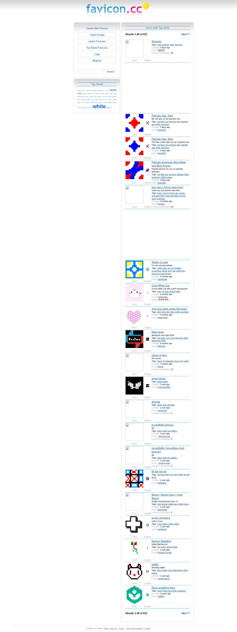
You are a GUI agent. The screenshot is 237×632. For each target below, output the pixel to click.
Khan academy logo (163, 587)
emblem (177, 268)
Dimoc (160, 367)
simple (164, 570)
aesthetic (185, 312)
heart (163, 312)
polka (172, 312)
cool (164, 193)
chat (176, 338)
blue (162, 121)
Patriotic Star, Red (162, 115)
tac (184, 474)
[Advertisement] (58, 77)
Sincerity (157, 41)
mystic (168, 274)
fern (181, 361)
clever (176, 361)
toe (171, 474)
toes (176, 474)
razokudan (162, 279)
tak (188, 474)
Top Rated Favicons (97, 47)
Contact (148, 628)
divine (164, 271)
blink (162, 196)
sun (172, 268)
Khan (165, 591)
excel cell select (161, 517)
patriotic (184, 121)
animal (172, 291)
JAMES (161, 596)
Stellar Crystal (160, 262)
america (172, 121)
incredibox (172, 431)
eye (168, 193)
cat (162, 291)
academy (182, 591)
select (171, 524)
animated (156, 196)
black (163, 338)
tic (153, 477)
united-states (166, 177)
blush (180, 570)
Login (97, 54)
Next (184, 34)
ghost (159, 405)
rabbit (170, 504)
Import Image (97, 34)
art (169, 268)
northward (162, 529)
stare (154, 199)
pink (159, 291)
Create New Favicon (97, 28)
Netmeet (161, 346)
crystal (161, 274)
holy (183, 271)
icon (168, 338)
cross (159, 524)
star (153, 124)
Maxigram (156, 340)
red (158, 121)
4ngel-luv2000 (164, 387)
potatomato (163, 297)
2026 (163, 340)
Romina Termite (165, 552)
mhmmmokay (164, 578)
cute (176, 193)
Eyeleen (161, 204)
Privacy (121, 628)
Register (97, 60)
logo (170, 271)
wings (159, 381)
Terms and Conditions (134, 628)
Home (106, 628)
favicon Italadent (161, 541)
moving (182, 196)
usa (166, 121)
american (165, 124)
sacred (155, 274)
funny (159, 193)
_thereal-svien (164, 436)
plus (178, 121)
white (172, 45)
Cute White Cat (160, 285)
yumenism (162, 410)
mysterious (157, 271)
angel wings (159, 378)
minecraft (169, 196)
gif (164, 361)
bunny (186, 504)
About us (113, 628)
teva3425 (162, 130)
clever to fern (159, 355)
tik (155, 477)
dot (168, 312)
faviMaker (162, 483)
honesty (165, 45)
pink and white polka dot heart (169, 308)
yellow (160, 268)
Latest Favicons (97, 41)
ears (175, 504)
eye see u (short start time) (167, 187)
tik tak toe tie (159, 471)
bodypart (161, 199)
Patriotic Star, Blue (162, 138)
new (172, 338)
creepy (182, 193)
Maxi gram (158, 331)
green (163, 547)
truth (159, 45)
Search (110, 71)
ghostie (156, 401)
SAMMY (161, 50)
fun (172, 193)
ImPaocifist (162, 510)
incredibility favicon (163, 424)
